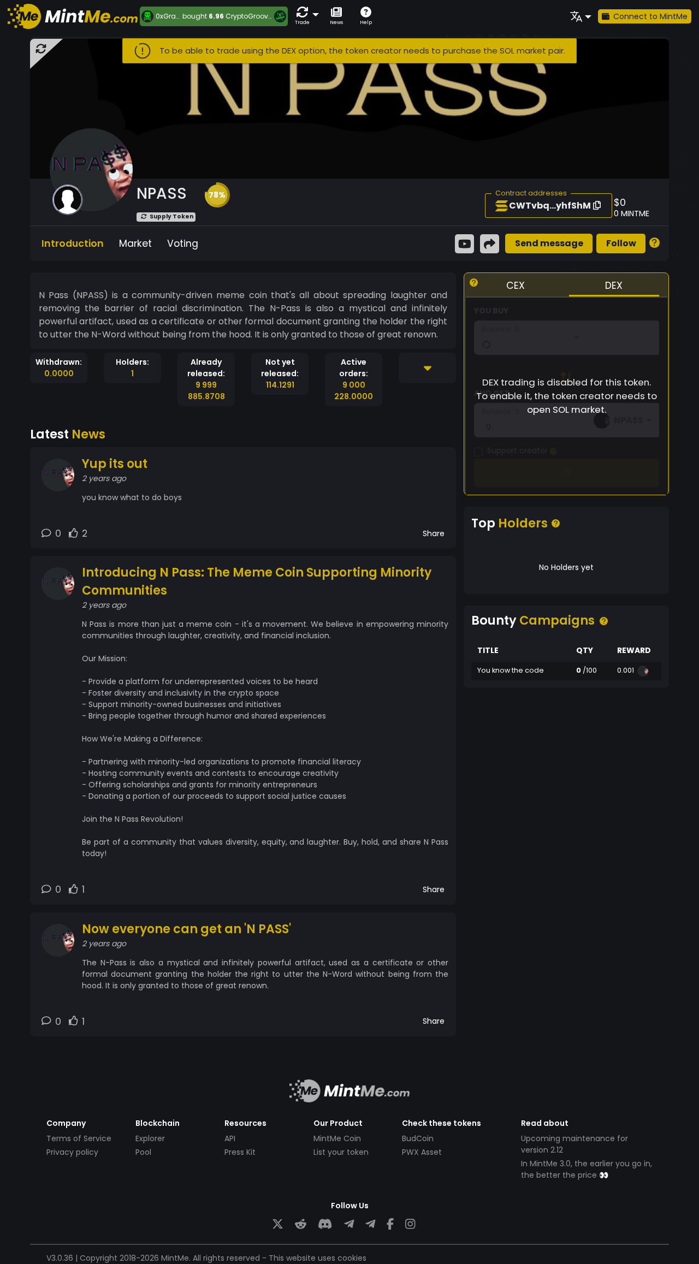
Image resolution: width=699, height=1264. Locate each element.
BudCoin (418, 1138)
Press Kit (240, 1152)
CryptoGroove (249, 16)
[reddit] (300, 1224)
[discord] (325, 1224)
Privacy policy (72, 1152)
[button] (305, 16)
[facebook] (390, 1224)
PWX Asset (422, 1152)
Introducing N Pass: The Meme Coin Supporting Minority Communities (256, 581)
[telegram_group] (349, 1224)
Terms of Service (78, 1138)
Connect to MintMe (650, 16)
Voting (182, 243)
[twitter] (277, 1224)
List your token (341, 1152)
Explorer (150, 1138)
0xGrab (168, 16)
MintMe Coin (337, 1138)
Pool (143, 1152)
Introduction (73, 243)
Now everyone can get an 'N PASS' (186, 929)
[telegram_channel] (370, 1224)
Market (135, 243)
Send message (549, 243)
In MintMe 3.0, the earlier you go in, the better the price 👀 (586, 1169)
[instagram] (410, 1224)
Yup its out (114, 463)
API (229, 1138)
